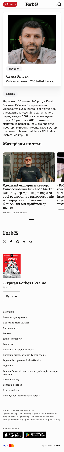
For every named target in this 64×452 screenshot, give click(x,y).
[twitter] (4, 241)
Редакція (8, 365)
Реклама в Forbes (12, 385)
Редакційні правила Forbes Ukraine (22, 360)
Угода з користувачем (15, 317)
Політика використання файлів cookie (24, 355)
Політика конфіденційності (18, 349)
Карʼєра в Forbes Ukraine (16, 322)
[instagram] (17, 241)
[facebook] (11, 241)
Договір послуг (11, 328)
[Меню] (58, 4)
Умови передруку (12, 338)
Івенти (7, 333)
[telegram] (24, 241)
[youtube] (30, 241)
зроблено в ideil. (51, 446)
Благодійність (11, 390)
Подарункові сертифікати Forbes (21, 395)
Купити (11, 296)
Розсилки (8, 344)
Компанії (7, 213)
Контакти (8, 312)
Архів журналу (11, 379)
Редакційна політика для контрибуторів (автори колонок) (30, 372)
